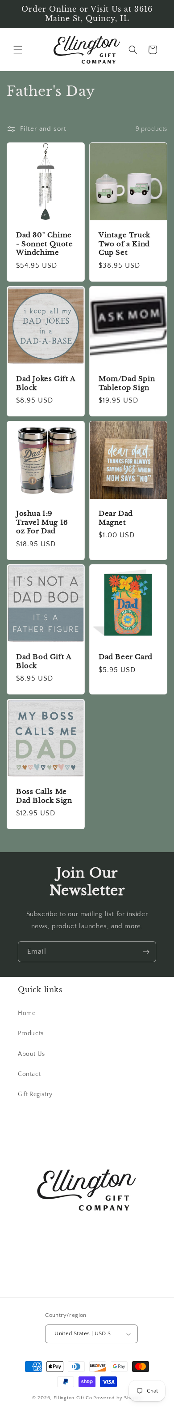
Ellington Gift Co (73, 1398)
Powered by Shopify (117, 1398)
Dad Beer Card (126, 656)
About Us (31, 1054)
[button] (18, 50)
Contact (29, 1074)
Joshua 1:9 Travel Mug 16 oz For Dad (42, 522)
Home (26, 1013)
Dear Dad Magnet (116, 518)
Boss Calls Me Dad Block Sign (44, 796)
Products (31, 1033)
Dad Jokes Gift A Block (45, 383)
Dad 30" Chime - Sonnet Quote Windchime (44, 244)
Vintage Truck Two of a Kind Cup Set (124, 244)
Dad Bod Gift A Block (43, 661)
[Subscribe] (146, 951)
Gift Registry (35, 1094)
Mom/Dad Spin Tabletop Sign (127, 383)
